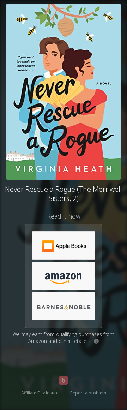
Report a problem (88, 393)
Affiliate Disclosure (40, 393)
